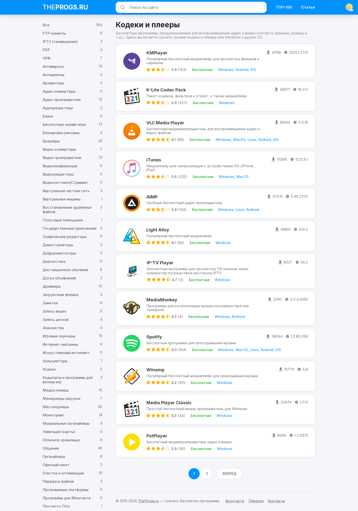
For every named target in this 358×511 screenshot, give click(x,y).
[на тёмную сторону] (349, 7)
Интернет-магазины (60, 344)
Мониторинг (53, 415)
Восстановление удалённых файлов (67, 209)
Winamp (155, 369)
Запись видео (54, 311)
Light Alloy (157, 229)
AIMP (152, 196)
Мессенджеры (56, 406)
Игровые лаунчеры (59, 336)
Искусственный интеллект (66, 352)
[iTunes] (131, 168)
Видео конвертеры (59, 149)
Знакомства (53, 327)
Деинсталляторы (58, 245)
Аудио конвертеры (59, 91)
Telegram (256, 501)
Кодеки (49, 369)
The (65, 7)
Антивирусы (53, 66)
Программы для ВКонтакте (67, 498)
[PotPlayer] (131, 442)
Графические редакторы (64, 236)
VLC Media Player (165, 122)
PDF (46, 50)
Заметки (50, 303)
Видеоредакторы (58, 174)
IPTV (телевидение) (60, 41)
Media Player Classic (169, 402)
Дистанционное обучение (65, 269)
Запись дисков (55, 319)
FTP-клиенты (54, 33)
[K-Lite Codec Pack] (131, 96)
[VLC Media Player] (131, 131)
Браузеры (51, 141)
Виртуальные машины (61, 199)
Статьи (308, 7)
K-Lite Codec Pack (166, 89)
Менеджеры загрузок (62, 398)
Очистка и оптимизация (63, 473)
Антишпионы (53, 74)
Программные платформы (65, 489)
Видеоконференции (60, 166)
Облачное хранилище (61, 440)
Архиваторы (53, 83)
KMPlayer (157, 52)
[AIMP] (131, 203)
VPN (46, 58)
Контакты (276, 501)
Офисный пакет (56, 464)
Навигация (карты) (59, 431)
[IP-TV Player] (132, 271)
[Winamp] (131, 376)
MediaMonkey (161, 299)
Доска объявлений (59, 278)
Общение (51, 448)
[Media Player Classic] (131, 409)
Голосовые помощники (63, 220)
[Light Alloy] (131, 236)
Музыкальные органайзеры (66, 423)
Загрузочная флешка (60, 294)
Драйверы (52, 286)
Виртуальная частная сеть (66, 190)
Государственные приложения (69, 228)
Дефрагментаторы (59, 253)
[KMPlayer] (131, 61)
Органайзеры (54, 456)
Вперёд (229, 474)
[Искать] (122, 7)
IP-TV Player (160, 262)
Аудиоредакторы (58, 108)
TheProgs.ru (148, 501)
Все (46, 25)
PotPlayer (156, 435)
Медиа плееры (55, 390)
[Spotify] (131, 343)
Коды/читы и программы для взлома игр (68, 379)
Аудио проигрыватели (62, 99)
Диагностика (54, 261)
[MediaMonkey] (131, 308)
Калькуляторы (55, 361)
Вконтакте (234, 501)
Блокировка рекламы (61, 132)
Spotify (154, 336)
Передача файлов (58, 481)
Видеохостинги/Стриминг (65, 182)
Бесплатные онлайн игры (64, 124)
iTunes (153, 159)
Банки (48, 116)
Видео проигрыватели (62, 157)
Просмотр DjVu (56, 506)
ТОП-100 (284, 7)
